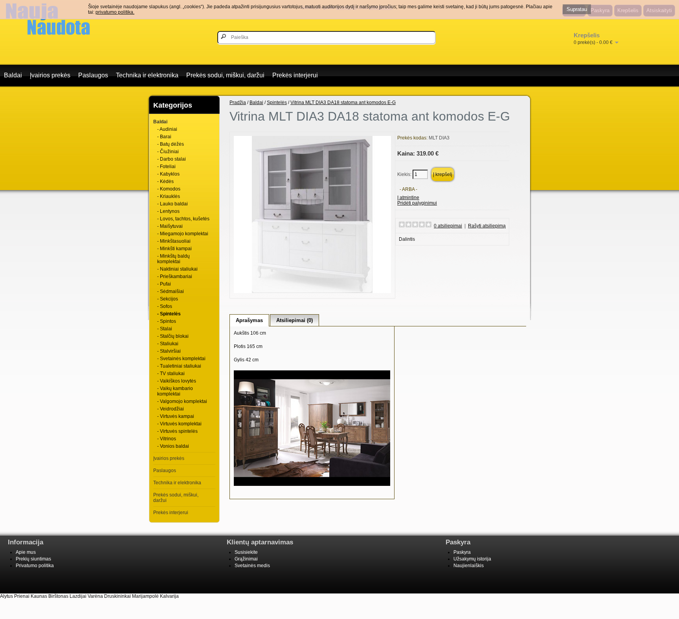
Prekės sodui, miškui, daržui (225, 75)
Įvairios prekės (50, 75)
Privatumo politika (35, 565)
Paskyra (462, 552)
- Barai (164, 136)
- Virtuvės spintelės (177, 431)
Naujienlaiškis (468, 565)
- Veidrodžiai (170, 409)
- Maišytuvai (170, 226)
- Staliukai (167, 343)
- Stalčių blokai (173, 336)
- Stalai (164, 328)
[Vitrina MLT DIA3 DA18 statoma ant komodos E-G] (312, 291)
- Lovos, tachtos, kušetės (183, 219)
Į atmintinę (408, 197)
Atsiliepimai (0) (294, 320)
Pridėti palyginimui (417, 203)
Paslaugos (93, 75)
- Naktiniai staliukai (177, 269)
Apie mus (26, 552)
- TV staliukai (171, 373)
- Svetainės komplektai (181, 358)
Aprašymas (249, 320)
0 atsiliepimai (448, 226)
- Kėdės (165, 181)
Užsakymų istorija (472, 559)
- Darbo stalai (171, 159)
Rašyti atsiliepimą (487, 226)
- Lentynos (168, 211)
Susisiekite (246, 552)
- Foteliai (166, 166)
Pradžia (237, 102)
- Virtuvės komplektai (179, 424)
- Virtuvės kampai (175, 416)
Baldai (13, 75)
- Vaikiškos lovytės (176, 381)
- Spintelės (169, 314)
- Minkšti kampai (174, 248)
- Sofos (164, 306)
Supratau (577, 9)
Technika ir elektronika (147, 75)
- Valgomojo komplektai (182, 401)
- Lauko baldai (172, 204)
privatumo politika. (114, 12)
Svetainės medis (252, 565)
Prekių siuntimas (33, 559)
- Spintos (166, 321)
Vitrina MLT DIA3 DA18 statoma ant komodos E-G (343, 102)
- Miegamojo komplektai (182, 233)
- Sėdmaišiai (170, 291)
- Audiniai (167, 129)
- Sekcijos (167, 299)
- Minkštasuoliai (174, 241)
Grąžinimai (246, 559)
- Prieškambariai (174, 276)
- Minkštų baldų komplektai (173, 258)
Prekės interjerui (295, 75)
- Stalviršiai (169, 351)
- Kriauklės (168, 196)
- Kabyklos (168, 174)
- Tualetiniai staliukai (179, 366)
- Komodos (168, 189)
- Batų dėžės (170, 144)
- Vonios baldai (173, 446)
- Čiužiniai (168, 151)
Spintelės (277, 102)
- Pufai (164, 284)
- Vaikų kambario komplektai (175, 391)
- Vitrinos (166, 438)
